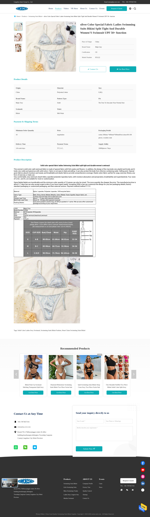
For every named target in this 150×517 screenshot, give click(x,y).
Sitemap (85, 494)
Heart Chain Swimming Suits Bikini (73, 330)
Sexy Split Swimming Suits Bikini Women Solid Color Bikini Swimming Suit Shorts (117, 387)
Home (51, 8)
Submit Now (88, 449)
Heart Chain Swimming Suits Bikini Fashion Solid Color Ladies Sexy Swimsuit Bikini (61, 387)
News (100, 487)
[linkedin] (143, 483)
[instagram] (143, 476)
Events (101, 8)
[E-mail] (37, 449)
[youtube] (143, 470)
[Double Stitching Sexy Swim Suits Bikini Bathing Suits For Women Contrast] (33, 367)
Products (58, 8)
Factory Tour (86, 487)
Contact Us (93, 8)
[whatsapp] (18, 449)
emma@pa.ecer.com (24, 427)
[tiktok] (143, 490)
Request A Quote (116, 8)
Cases (100, 483)
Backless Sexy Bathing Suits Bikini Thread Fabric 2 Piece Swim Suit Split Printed (89, 387)
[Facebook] (143, 463)
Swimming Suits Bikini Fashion (51, 330)
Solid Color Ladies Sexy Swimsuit (29, 330)
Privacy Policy (40, 514)
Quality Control (87, 491)
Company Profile (88, 483)
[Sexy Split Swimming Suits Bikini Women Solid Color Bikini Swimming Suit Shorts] (116, 367)
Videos (66, 8)
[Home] (22, 9)
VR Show (74, 8)
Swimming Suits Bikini (35, 16)
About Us (83, 8)
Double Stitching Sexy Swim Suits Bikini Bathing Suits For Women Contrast (33, 387)
